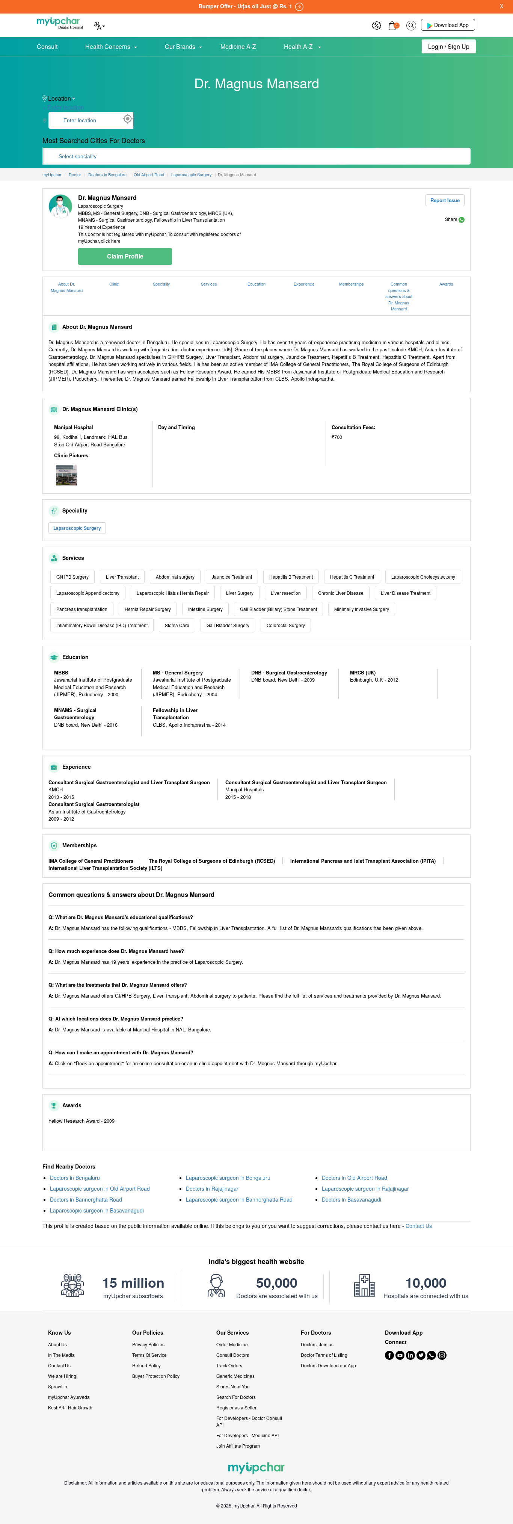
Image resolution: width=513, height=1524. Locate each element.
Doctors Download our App (328, 1365)
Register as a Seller (236, 1407)
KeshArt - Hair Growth (70, 1407)
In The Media (61, 1355)
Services (209, 284)
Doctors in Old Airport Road (354, 1177)
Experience (304, 284)
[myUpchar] (462, 219)
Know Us (59, 1332)
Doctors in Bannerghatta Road (86, 1199)
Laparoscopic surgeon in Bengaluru (228, 1177)
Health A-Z (299, 46)
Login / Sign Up (448, 46)
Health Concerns (107, 46)
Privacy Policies (148, 1344)
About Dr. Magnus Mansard (67, 287)
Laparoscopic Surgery (77, 528)
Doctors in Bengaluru (75, 1177)
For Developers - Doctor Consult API (249, 1421)
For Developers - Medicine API (247, 1435)
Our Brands (180, 46)
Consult (47, 46)
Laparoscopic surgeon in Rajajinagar (365, 1188)
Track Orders (229, 1365)
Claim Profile (125, 256)
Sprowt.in (57, 1386)
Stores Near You (233, 1386)
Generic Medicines (235, 1376)
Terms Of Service (149, 1355)
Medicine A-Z (238, 46)
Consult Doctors (232, 1355)
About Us (57, 1344)
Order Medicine (232, 1344)
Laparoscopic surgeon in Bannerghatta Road (239, 1199)
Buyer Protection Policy (156, 1376)
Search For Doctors (236, 1397)
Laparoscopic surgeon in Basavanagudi (97, 1210)
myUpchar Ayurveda (69, 1397)
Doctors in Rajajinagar (212, 1188)
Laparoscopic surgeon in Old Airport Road (100, 1188)
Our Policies (147, 1332)
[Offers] (376, 24)
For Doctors (316, 1332)
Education (256, 284)
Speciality (161, 284)
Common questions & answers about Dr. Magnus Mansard (398, 296)
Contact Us (419, 1225)
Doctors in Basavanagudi (351, 1199)
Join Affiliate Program (238, 1445)
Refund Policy (146, 1365)
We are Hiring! (62, 1376)
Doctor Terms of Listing (324, 1355)
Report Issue (445, 200)
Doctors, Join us (317, 1344)
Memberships (351, 284)
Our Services (232, 1332)
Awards (446, 284)
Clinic (114, 284)
